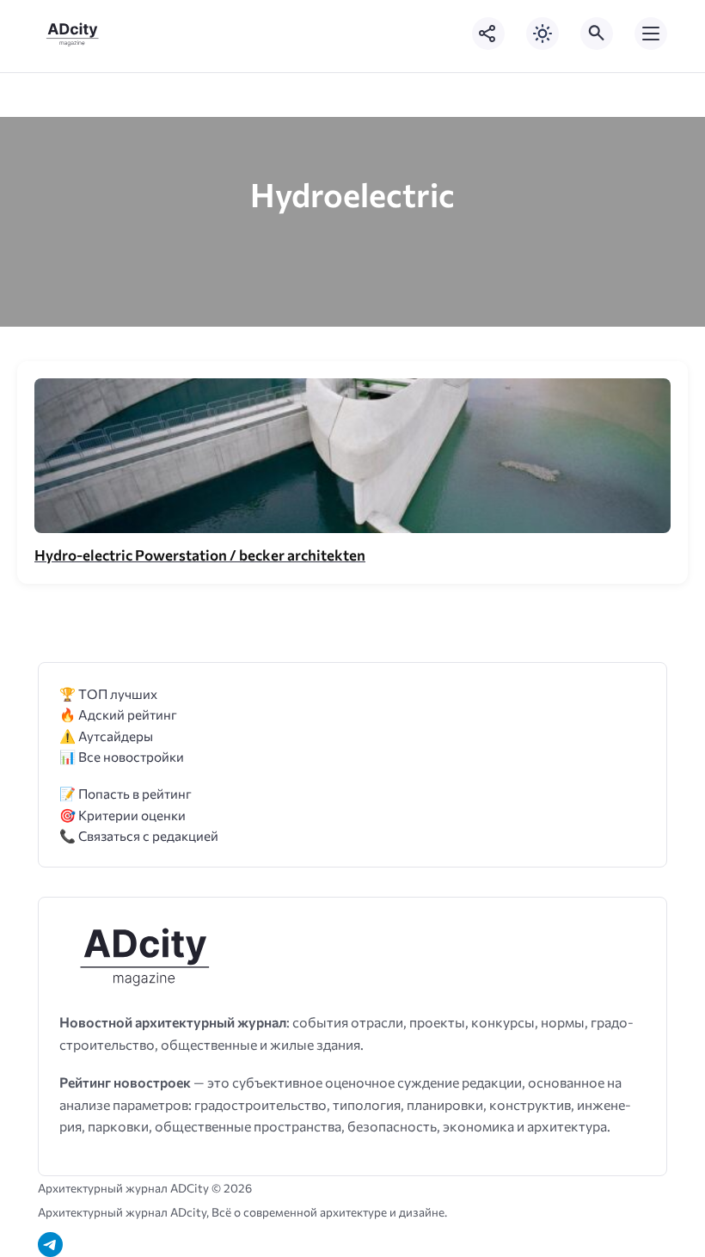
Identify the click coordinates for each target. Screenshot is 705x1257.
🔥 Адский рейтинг (118, 714)
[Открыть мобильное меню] (650, 33)
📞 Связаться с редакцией (138, 835)
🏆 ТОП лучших (108, 693)
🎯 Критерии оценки (122, 814)
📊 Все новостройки (121, 756)
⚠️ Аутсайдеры (106, 735)
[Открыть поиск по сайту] (596, 33)
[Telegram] (50, 1244)
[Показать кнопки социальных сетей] (488, 33)
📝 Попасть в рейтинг (125, 793)
